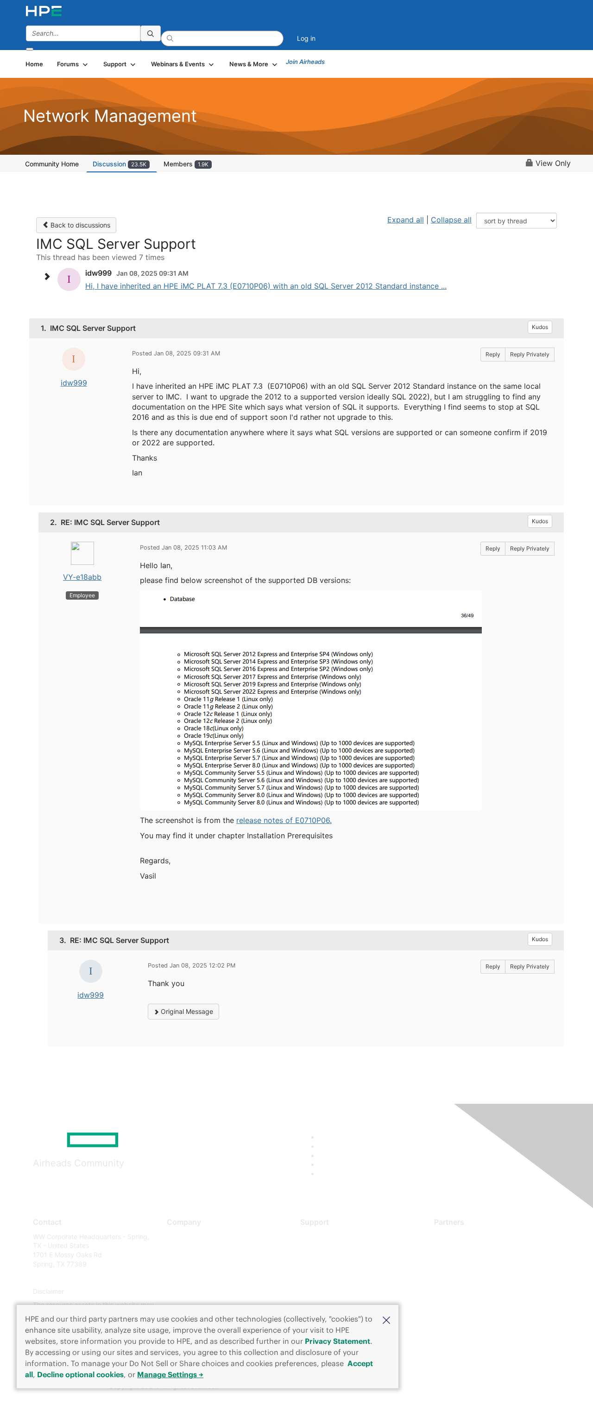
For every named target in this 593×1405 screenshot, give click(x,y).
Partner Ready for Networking (479, 1264)
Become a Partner (461, 1250)
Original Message (186, 1011)
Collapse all (451, 219)
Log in (306, 38)
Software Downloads (331, 1278)
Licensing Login (323, 1291)
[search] (150, 33)
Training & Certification (334, 1264)
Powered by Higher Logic (430, 1387)
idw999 (74, 382)
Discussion (119, 164)
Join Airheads (305, 61)
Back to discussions (79, 225)
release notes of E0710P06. (284, 820)
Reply (493, 354)
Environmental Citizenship (206, 1278)
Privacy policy (188, 1291)
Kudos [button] (540, 326)
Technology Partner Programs (479, 1278)
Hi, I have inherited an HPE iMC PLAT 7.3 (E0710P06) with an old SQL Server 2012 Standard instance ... (266, 286)
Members (186, 164)
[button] (386, 1319)
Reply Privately (529, 354)
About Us (181, 1236)
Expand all (405, 219)
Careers (178, 1250)
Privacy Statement (337, 1341)
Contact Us (184, 1264)
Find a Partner (455, 1236)
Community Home (52, 164)
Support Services (326, 1236)
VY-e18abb (82, 577)
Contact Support (325, 1250)
